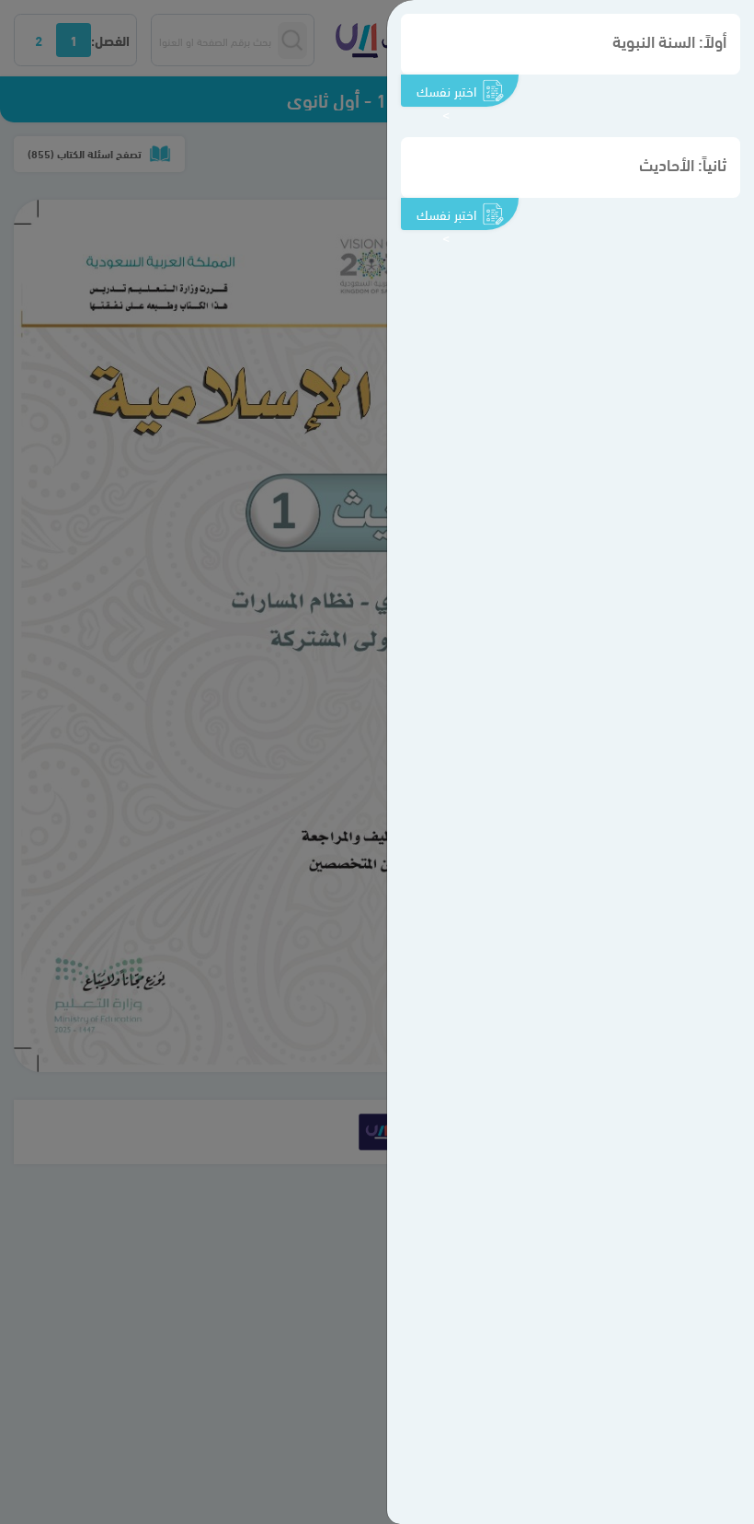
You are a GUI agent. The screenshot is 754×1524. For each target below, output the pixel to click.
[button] (570, 44)
